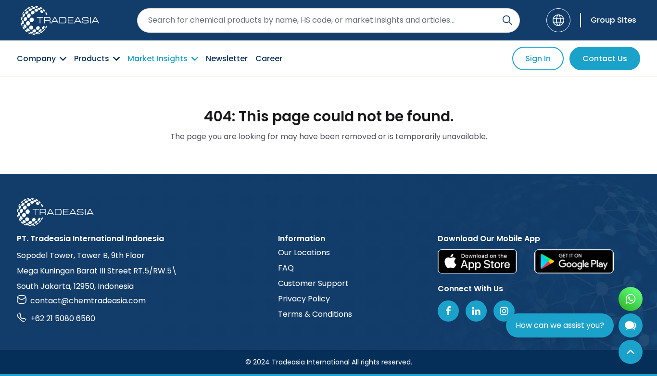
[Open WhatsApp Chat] (631, 299)
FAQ (286, 267)
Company (36, 58)
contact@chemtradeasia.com (88, 300)
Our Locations (304, 252)
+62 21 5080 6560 (62, 318)
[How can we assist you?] (631, 325)
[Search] (507, 20)
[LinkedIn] (476, 311)
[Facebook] (448, 311)
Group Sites (613, 20)
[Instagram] (504, 311)
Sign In (538, 58)
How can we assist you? (560, 325)
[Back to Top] (631, 352)
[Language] (558, 20)
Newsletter (227, 58)
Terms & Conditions (315, 314)
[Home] (328, 212)
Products (91, 58)
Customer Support (313, 283)
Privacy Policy (304, 298)
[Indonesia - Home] (60, 20)
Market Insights (157, 58)
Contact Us (604, 58)
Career (268, 58)
